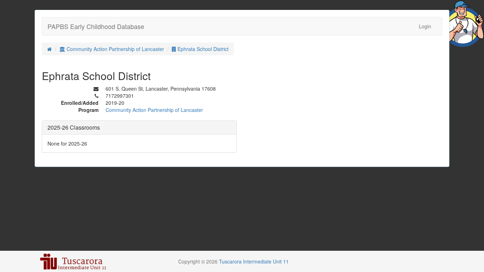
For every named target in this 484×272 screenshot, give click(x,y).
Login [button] (425, 26)
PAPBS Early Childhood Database (95, 26)
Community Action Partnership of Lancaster (114, 48)
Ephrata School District (202, 48)
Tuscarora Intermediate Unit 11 (254, 261)
